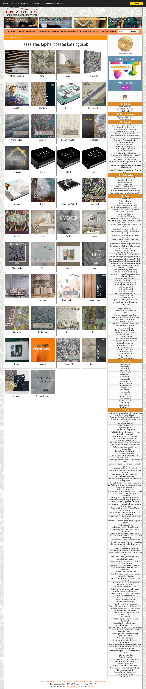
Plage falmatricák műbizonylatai (125, 178)
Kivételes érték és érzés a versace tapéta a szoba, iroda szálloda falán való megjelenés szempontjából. (125, 493)
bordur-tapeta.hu (125, 398)
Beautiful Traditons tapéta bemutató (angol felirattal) (125, 236)
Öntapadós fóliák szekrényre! (125, 602)
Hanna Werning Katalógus (125, 358)
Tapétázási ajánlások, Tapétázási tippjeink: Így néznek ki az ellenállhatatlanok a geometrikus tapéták (125, 419)
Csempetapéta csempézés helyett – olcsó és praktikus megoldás (125, 562)
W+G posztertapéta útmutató (125, 142)
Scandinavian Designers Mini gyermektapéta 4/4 (125, 263)
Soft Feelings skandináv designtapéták (125, 265)
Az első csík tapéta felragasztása (125, 293)
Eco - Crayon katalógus (125, 328)
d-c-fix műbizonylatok (125, 184)
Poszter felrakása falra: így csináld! (125, 440)
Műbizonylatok (127, 175)
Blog (127, 410)
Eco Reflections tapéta (125, 248)
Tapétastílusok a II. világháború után (125, 623)
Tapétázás (125, 304)
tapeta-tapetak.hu (125, 385)
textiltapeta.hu (125, 379)
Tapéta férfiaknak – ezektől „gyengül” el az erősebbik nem (125, 509)
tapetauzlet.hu (125, 368)
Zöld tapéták (125, 580)
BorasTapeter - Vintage (125, 223)
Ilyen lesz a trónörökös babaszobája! (125, 666)
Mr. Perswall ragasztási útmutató (125, 159)
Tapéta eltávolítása (125, 203)
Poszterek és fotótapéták (125, 576)
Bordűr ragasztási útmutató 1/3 (125, 285)
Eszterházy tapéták (125, 657)
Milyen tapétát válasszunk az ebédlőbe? (125, 455)
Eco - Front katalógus (125, 321)
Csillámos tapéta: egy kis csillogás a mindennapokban (125, 448)
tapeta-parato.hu (125, 373)
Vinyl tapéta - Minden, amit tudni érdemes (125, 557)
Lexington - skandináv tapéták (125, 250)
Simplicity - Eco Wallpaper (125, 216)
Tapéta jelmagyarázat (125, 151)
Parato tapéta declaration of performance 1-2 (125, 193)
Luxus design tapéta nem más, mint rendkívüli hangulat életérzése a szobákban (125, 609)
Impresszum (47, 681)
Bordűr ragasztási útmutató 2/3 (125, 283)
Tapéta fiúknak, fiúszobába (125, 453)
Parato (125, 313)
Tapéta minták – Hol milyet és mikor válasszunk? (125, 565)
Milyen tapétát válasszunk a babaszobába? (125, 533)
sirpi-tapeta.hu (125, 392)
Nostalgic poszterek (125, 352)
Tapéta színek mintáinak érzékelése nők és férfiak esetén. (125, 554)
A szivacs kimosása (125, 336)
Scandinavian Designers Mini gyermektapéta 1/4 (125, 257)
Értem (136, 3)
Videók (127, 196)
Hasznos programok (127, 114)
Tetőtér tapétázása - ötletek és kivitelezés (125, 589)
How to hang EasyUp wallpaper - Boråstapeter (125, 218)
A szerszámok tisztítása (125, 334)
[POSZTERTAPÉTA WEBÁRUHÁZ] (55, 19)
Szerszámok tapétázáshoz (125, 350)
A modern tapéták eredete (125, 625)
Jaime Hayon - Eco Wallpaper (125, 212)
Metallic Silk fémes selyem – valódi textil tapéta (125, 606)
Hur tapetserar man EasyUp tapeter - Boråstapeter (125, 220)
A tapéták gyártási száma (125, 127)
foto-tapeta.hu (125, 390)
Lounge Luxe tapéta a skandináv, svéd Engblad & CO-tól (125, 465)
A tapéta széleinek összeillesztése (125, 339)
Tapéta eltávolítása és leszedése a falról (125, 583)
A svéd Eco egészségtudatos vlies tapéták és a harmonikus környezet (125, 631)
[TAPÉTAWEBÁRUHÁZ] (21, 19)
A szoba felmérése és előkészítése (125, 302)
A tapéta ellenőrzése (125, 347)
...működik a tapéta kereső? (125, 109)
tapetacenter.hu (125, 364)
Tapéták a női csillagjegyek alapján (125, 604)
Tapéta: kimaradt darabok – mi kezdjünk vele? (125, 445)
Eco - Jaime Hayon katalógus (125, 319)
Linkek (127, 361)
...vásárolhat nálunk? (125, 111)
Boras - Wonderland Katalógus (125, 330)
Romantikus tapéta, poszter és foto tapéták (125, 574)
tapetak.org (125, 403)
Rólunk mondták (125, 617)
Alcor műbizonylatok (125, 182)
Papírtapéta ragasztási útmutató (125, 157)
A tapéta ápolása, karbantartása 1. (125, 672)
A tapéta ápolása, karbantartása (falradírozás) (125, 668)
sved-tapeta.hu (125, 370)
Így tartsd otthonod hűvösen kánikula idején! (125, 659)
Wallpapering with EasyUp (125, 131)
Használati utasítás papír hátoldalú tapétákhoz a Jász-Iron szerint (125, 167)
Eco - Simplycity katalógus (125, 326)
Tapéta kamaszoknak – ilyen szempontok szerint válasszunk (125, 518)
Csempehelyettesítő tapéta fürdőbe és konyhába (125, 540)
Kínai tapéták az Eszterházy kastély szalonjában (125, 644)
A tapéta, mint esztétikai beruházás (125, 591)
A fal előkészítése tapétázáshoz (125, 153)
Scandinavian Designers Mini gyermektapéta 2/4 (125, 259)
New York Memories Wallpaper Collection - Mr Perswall (125, 226)
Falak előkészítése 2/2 (125, 199)
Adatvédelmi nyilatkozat (84, 681)
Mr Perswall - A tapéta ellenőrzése (125, 205)
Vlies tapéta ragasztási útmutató (125, 134)
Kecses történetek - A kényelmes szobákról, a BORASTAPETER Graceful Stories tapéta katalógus (125, 484)
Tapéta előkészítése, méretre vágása (125, 300)
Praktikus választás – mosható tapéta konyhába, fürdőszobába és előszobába (125, 594)
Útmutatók (127, 122)
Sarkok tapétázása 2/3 (125, 289)
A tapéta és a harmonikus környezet (125, 640)
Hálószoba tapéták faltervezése (125, 572)
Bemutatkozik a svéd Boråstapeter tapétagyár (125, 244)
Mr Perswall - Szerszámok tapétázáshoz (125, 210)
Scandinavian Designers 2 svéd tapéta (125, 255)
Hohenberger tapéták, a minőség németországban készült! (125, 461)
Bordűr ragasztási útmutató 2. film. (125, 281)
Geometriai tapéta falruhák (125, 559)
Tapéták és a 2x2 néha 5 (125, 585)
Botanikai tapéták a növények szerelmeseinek (125, 551)
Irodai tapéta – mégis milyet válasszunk (125, 527)
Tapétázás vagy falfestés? (125, 664)
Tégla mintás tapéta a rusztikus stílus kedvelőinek (125, 542)
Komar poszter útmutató (125, 144)
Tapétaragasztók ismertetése (125, 146)
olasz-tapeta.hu (125, 375)
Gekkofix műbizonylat (125, 180)
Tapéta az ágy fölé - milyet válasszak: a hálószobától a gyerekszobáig (125, 475)
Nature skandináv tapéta (125, 252)
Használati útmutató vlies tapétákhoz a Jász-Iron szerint (125, 163)
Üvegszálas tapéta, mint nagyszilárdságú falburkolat (125, 627)
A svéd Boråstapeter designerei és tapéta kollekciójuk (125, 620)
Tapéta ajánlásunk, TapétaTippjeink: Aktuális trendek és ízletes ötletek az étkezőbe (125, 414)
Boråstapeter (125, 242)
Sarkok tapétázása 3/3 (125, 287)
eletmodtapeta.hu (125, 401)
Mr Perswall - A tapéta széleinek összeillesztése (125, 207)
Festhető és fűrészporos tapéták (125, 140)
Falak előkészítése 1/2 (125, 298)
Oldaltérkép (58, 681)
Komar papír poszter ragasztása (125, 332)
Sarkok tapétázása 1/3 (125, 291)
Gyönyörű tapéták (125, 428)
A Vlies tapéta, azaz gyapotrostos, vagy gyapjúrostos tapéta (125, 635)
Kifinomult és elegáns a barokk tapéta (125, 548)
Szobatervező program (125, 117)
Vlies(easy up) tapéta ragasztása (125, 315)
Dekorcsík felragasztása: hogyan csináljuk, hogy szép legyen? (125, 471)
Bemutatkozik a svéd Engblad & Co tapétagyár (125, 246)
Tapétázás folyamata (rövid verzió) (125, 272)
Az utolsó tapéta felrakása (125, 276)
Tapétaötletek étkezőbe (125, 423)
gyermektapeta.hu (125, 381)
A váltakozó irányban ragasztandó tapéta (125, 125)
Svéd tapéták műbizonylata (125, 187)
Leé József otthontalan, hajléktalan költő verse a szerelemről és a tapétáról (125, 648)
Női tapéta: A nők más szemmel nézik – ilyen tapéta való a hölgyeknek (125, 513)
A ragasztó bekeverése (125, 345)
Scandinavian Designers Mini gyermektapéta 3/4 (125, 261)
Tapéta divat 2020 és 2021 (125, 458)
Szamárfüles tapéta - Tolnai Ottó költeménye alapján (125, 652)
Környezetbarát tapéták (125, 670)
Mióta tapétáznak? (125, 642)
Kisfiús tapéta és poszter (125, 489)
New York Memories (125, 354)
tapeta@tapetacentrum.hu (74, 687)
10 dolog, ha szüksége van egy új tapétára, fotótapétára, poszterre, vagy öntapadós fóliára (125, 499)
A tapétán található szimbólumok (125, 129)
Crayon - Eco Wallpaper (125, 214)
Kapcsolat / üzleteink (109, 31)
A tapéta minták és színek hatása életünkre (125, 136)
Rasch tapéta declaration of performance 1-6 (125, 191)
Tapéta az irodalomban (125, 655)
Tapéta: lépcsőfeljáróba (125, 426)
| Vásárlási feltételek (99, 681)
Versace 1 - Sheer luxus (125, 598)
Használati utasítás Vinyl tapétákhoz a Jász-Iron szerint (125, 171)
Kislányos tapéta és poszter (125, 487)
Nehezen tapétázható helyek (125, 149)
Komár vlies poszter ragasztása (125, 311)
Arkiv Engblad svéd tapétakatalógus (125, 229)
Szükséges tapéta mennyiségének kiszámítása (125, 138)
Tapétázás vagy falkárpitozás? (125, 661)
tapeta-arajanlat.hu (125, 405)
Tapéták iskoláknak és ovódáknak (125, 587)
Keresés (133, 31)
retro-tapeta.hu (125, 394)
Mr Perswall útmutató (125, 308)
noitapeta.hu (125, 388)
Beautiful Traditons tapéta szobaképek (125, 239)
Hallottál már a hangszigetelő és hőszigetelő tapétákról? (125, 530)
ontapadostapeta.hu (125, 383)
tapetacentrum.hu (92, 687)
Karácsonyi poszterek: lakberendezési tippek (125, 443)
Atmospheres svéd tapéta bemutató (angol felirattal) (125, 232)
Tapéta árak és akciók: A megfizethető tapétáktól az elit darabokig (125, 537)
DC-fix (125, 306)
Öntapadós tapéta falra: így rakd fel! (125, 468)
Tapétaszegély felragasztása (125, 430)
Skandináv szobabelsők (125, 267)
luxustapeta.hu (125, 377)
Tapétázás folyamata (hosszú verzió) (125, 270)
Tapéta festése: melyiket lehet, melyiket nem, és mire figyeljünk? (125, 480)
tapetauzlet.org (125, 366)
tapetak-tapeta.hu (125, 396)
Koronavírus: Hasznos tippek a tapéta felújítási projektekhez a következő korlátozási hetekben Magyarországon (125, 504)
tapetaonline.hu (125, 407)
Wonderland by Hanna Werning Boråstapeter (125, 274)
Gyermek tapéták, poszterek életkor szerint (125, 578)
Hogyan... (127, 104)
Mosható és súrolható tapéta (125, 600)
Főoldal (12, 31)
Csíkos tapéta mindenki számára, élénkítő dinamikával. (125, 568)
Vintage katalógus (125, 201)
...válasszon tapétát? (125, 107)
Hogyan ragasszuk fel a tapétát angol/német (125, 317)
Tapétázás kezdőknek (125, 525)
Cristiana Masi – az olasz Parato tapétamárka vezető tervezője (125, 613)
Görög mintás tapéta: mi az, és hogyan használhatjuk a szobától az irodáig (125, 437)
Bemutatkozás (125, 677)
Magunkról (69, 681)
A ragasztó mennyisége (125, 343)
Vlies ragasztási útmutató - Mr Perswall (125, 341)
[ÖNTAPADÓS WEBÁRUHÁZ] (90, 19)
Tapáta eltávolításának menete (125, 278)
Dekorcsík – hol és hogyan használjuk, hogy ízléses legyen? (125, 522)
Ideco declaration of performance (125, 189)
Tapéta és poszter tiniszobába (125, 451)
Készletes (17, 38)
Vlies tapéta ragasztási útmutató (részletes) (125, 155)
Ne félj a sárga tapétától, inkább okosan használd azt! (125, 545)
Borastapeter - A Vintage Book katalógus (125, 324)
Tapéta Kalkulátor (125, 119)
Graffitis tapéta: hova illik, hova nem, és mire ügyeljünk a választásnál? (125, 433)
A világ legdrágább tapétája (125, 674)
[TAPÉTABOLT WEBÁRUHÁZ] (125, 19)
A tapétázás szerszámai (125, 638)
